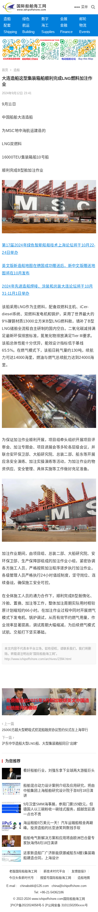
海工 (45, 25)
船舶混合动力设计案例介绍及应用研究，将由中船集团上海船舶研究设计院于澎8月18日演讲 (59, 790)
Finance (66, 32)
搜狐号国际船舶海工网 (55, 877)
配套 (7, 25)
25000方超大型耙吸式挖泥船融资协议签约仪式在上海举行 (45, 730)
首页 (5, 70)
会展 (63, 19)
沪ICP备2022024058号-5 (27, 905)
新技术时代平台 (54, 871)
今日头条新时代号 (21, 877)
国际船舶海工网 (74, 899)
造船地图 (84, 877)
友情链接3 (79, 871)
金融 (63, 25)
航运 (25, 25)
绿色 (25, 19)
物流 (82, 25)
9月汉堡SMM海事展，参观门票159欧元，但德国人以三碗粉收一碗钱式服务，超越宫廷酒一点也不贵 (59, 809)
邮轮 (82, 19)
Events (84, 32)
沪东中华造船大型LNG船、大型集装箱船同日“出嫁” (40, 743)
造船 (7, 19)
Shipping (10, 32)
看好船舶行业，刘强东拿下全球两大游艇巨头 (59, 770)
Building (28, 32)
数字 (45, 19)
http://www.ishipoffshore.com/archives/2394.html (38, 659)
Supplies (48, 32)
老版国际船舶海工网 (23, 871)
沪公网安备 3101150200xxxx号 (66, 905)
